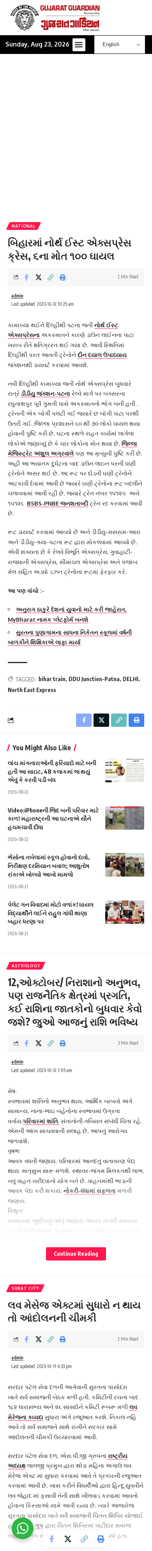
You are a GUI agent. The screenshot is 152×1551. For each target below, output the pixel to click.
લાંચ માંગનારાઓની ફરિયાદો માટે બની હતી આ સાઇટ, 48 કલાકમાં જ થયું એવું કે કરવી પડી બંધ (52, 771)
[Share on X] (38, 277)
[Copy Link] (50, 277)
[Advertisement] (76, 142)
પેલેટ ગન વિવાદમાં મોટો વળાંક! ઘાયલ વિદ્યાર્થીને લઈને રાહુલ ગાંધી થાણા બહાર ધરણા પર (51, 913)
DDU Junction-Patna (94, 679)
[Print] (62, 277)
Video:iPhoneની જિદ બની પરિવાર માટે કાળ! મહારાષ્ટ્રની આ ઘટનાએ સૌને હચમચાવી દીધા (53, 819)
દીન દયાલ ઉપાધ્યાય (102, 355)
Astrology (26, 965)
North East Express (32, 690)
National (23, 226)
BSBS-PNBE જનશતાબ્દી (57, 503)
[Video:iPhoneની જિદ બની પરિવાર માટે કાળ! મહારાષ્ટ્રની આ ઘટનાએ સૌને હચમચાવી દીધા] (124, 818)
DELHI (130, 679)
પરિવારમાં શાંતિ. (41, 1121)
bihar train (52, 679)
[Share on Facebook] (26, 277)
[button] (78, 44)
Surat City (25, 1288)
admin (17, 296)
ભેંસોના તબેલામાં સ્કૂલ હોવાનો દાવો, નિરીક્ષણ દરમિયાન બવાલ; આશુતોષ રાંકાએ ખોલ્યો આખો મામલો (49, 865)
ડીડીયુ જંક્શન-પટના (45, 393)
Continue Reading (76, 1253)
